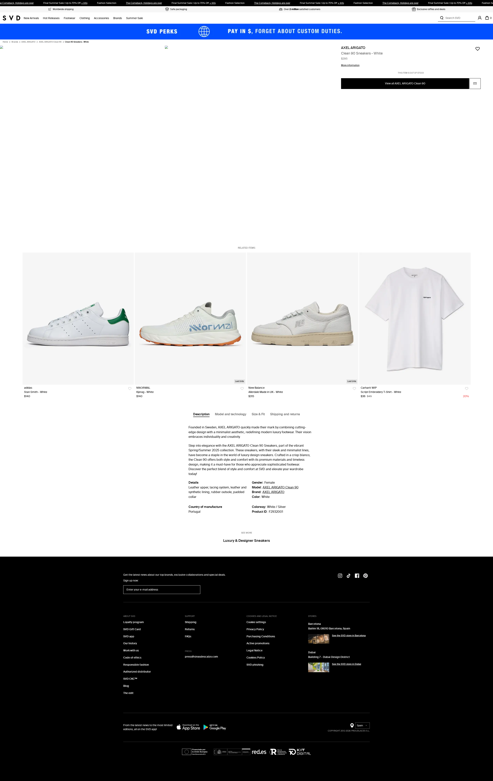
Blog (126, 686)
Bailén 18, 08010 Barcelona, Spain (329, 628)
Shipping (190, 622)
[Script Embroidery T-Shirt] (414, 319)
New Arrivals (31, 18)
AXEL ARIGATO (28, 42)
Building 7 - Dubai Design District (329, 657)
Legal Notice (254, 650)
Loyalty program (133, 622)
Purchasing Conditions (260, 636)
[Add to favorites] (478, 49)
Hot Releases (51, 18)
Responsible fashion (136, 664)
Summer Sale (134, 18)
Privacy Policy (255, 629)
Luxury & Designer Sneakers (246, 541)
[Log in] (480, 18)
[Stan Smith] (78, 319)
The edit (128, 693)
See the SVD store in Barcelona (349, 635)
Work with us (131, 650)
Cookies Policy (255, 657)
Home (5, 42)
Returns (190, 629)
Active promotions (257, 643)
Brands (117, 18)
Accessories (101, 18)
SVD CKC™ (130, 678)
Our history (130, 643)
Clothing (85, 18)
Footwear (69, 18)
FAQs (188, 636)
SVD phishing (254, 664)
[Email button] (475, 83)
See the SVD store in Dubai (346, 664)
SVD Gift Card (132, 629)
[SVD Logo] (11, 18)
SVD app (128, 636)
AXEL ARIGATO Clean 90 (50, 42)
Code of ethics (132, 657)
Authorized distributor (137, 671)
